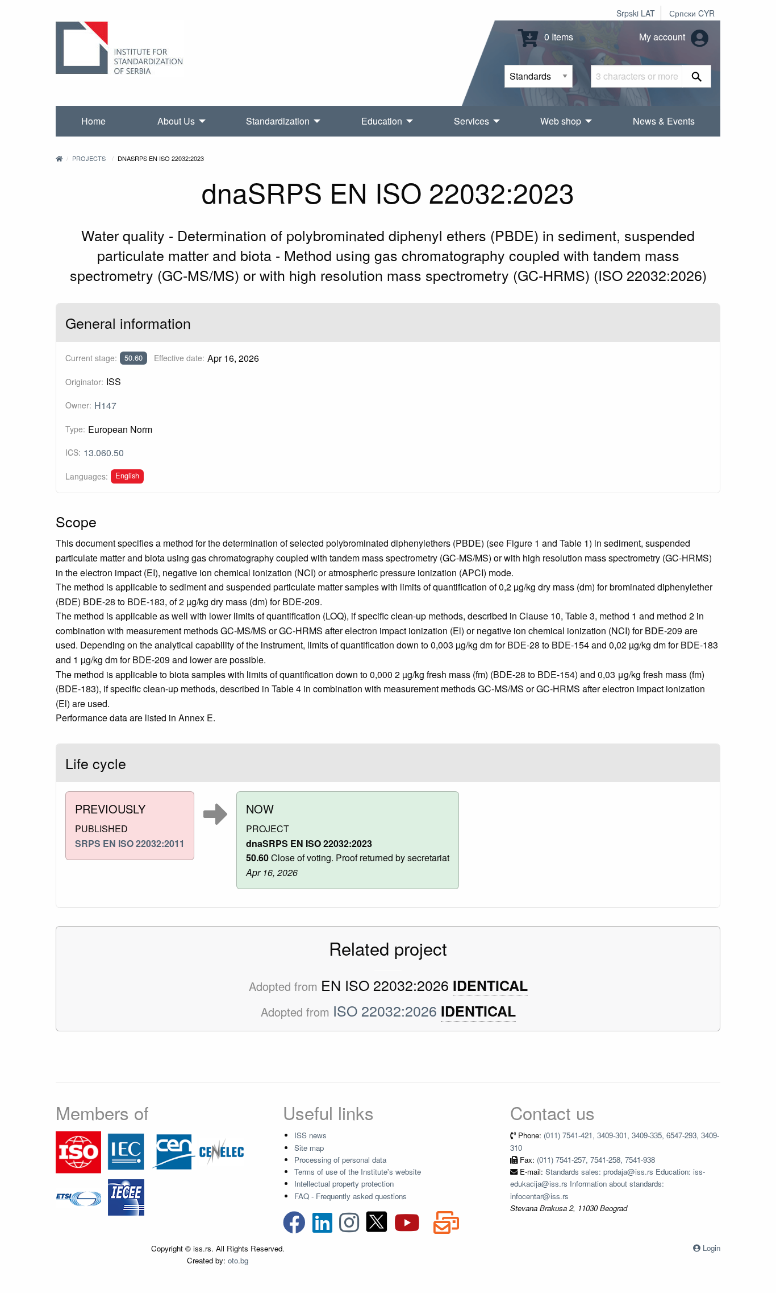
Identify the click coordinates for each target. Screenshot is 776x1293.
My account (663, 36)
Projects (89, 158)
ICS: (73, 452)
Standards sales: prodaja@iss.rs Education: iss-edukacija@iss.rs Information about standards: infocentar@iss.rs (607, 1183)
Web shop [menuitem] (560, 120)
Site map (309, 1147)
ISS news (310, 1135)
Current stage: (91, 357)
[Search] (696, 76)
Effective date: (179, 357)
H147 (105, 405)
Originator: (84, 381)
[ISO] (78, 1151)
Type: (75, 429)
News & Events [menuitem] (664, 120)
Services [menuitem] (471, 120)
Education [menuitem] (381, 120)
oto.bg (238, 1260)
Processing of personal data (340, 1159)
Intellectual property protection (344, 1183)
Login (711, 1247)
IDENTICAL (490, 985)
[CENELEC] (221, 1151)
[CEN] (174, 1151)
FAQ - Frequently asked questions (350, 1196)
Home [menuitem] (93, 120)
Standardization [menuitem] (278, 120)
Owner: (78, 405)
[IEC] (126, 1151)
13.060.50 (104, 452)
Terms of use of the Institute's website (357, 1171)
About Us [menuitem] (176, 120)
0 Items (557, 36)
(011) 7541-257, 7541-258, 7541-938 (596, 1159)
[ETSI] (78, 1196)
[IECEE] (126, 1196)
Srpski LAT (635, 13)
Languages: (86, 476)
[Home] (59, 158)
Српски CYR (692, 13)
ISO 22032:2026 (385, 1010)
